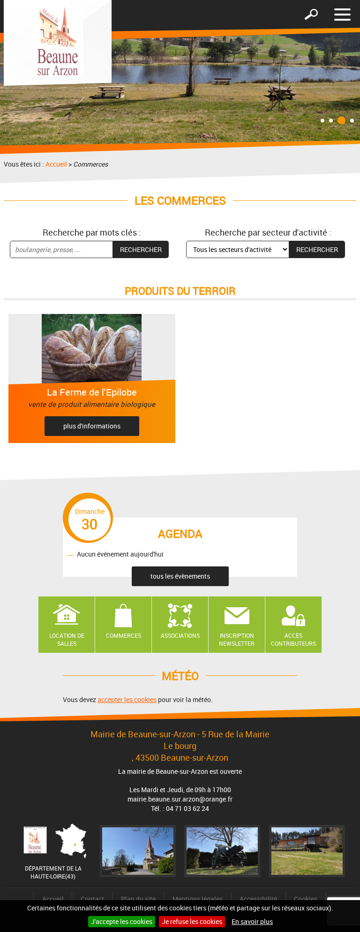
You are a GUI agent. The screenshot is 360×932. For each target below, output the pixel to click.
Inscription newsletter (237, 639)
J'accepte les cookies (121, 921)
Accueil (56, 164)
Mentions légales (197, 898)
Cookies (305, 898)
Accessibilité (258, 898)
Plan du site (138, 898)
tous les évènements (180, 576)
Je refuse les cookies (192, 921)
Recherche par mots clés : (92, 232)
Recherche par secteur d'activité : (268, 232)
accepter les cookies (127, 699)
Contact (92, 898)
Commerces (123, 635)
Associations (180, 635)
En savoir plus (252, 921)
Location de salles (66, 639)
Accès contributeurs (293, 639)
